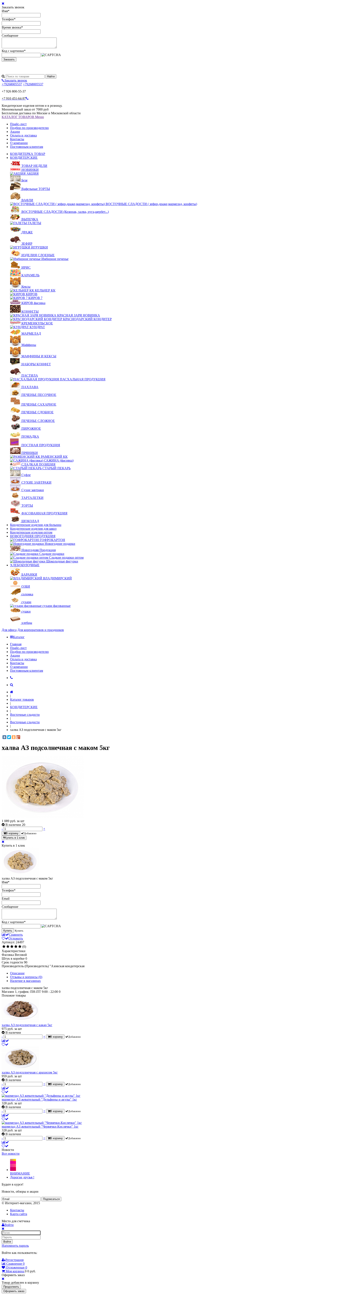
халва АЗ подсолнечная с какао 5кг (27, 1025)
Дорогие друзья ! (22, 1177)
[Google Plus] (18, 737)
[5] (19, 947)
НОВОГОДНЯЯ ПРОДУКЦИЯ (32, 536)
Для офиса (9, 630)
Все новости (11, 1153)
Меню (39, 117)
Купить (7, 930)
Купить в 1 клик (15, 837)
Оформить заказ (13, 1291)
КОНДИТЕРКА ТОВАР (27, 154)
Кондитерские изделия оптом (31, 532)
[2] (7, 947)
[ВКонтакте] (4, 737)
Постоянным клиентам (26, 146)
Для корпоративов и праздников (40, 630)
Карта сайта (18, 1214)
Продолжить (11, 1286)
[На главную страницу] (11, 692)
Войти (7, 1241)
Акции (15, 131)
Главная (15, 644)
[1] (3, 947)
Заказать (9, 59)
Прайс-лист (18, 124)
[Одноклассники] (14, 737)
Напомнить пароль (15, 1245)
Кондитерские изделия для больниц (35, 525)
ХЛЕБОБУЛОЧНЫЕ (24, 565)
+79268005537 (12, 84)
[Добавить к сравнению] (5, 1041)
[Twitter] (9, 737)
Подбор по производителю (29, 128)
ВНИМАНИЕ (20, 1173)
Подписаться (51, 1199)
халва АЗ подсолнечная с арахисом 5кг (30, 1072)
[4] (15, 947)
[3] (11, 947)
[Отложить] (5, 1044)
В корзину (12, 833)
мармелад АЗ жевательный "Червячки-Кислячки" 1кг (40, 1126)
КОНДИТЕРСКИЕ (24, 157)
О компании (19, 143)
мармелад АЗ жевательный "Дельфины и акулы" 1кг (39, 1099)
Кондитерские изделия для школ (33, 528)
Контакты (17, 139)
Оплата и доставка (23, 135)
